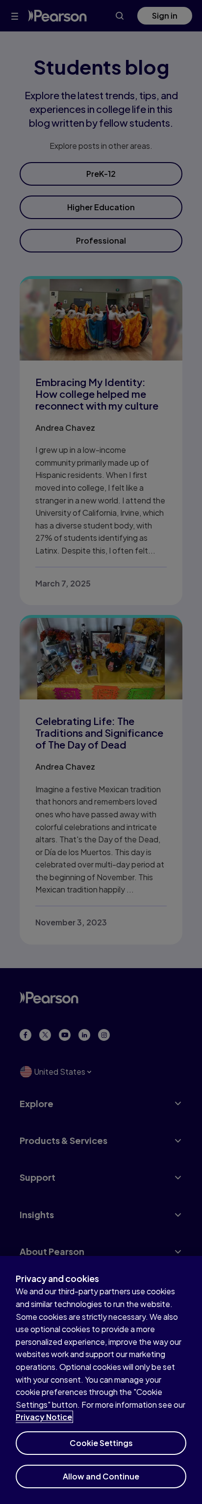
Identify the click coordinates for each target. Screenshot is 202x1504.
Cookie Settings (101, 1443)
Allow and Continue (101, 1476)
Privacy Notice (44, 1417)
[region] (101, 1380)
